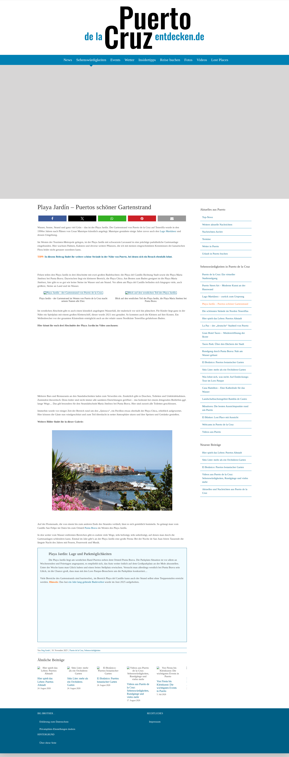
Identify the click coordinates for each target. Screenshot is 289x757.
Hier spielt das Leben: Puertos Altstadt (222, 318)
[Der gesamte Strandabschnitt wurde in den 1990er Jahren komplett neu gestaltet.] (112, 470)
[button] (52, 218)
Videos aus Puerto (211, 432)
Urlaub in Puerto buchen (215, 253)
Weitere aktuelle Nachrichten (217, 224)
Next (168, 471)
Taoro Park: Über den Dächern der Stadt (223, 344)
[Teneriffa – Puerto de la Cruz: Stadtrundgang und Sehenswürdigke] (151, 292)
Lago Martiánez (167, 231)
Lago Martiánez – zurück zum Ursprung (223, 296)
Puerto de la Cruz (76, 650)
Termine (206, 239)
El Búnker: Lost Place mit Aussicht (220, 417)
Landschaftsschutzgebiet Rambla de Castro (224, 399)
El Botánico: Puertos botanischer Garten (223, 362)
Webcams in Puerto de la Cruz (218, 424)
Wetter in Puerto (210, 246)
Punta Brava (91, 528)
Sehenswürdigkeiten (92, 650)
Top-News (207, 217)
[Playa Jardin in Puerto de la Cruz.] (73, 292)
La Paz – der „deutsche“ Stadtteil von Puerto (225, 325)
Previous (54, 471)
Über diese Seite (47, 742)
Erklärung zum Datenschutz (54, 721)
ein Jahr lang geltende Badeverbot (86, 582)
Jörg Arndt (45, 650)
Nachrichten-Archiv (212, 231)
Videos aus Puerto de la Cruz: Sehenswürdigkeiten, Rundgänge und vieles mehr (143, 690)
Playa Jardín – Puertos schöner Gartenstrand (225, 304)
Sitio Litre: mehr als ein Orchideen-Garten (224, 369)
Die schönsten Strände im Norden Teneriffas (225, 311)
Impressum (155, 721)
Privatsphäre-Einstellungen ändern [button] (57, 729)
